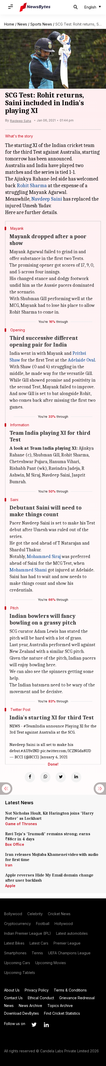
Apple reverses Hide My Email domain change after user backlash (49, 878)
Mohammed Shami (28, 570)
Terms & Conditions (70, 990)
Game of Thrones (21, 824)
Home (9, 24)
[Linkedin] (76, 777)
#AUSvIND (30, 751)
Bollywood (13, 914)
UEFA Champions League (69, 953)
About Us (12, 990)
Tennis (37, 953)
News (22, 24)
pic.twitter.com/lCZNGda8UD (65, 751)
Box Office (14, 844)
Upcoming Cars (17, 963)
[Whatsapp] (45, 777)
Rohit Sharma (32, 185)
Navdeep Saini (46, 199)
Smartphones (15, 953)
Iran (8, 865)
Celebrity (35, 914)
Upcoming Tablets (19, 972)
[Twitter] (61, 777)
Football (42, 923)
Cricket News (59, 914)
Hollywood (64, 923)
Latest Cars (39, 943)
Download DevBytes (21, 1013)
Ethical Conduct (41, 998)
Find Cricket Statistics (62, 1013)
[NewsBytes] (35, 7)
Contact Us (13, 998)
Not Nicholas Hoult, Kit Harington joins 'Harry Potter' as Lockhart (49, 816)
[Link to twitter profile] (34, 1024)
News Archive (30, 1005)
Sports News (41, 24)
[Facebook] (30, 777)
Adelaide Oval (81, 360)
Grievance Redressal (77, 998)
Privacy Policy (37, 990)
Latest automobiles (72, 933)
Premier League (67, 943)
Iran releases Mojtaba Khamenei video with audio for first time (51, 857)
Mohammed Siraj (44, 556)
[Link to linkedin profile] (46, 1024)
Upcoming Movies (50, 963)
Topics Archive (60, 1005)
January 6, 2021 (53, 757)
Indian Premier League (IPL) (27, 933)
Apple (10, 885)
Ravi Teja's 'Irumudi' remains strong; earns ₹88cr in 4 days (47, 836)
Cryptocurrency (17, 923)
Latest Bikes (14, 943)
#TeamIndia (34, 726)
